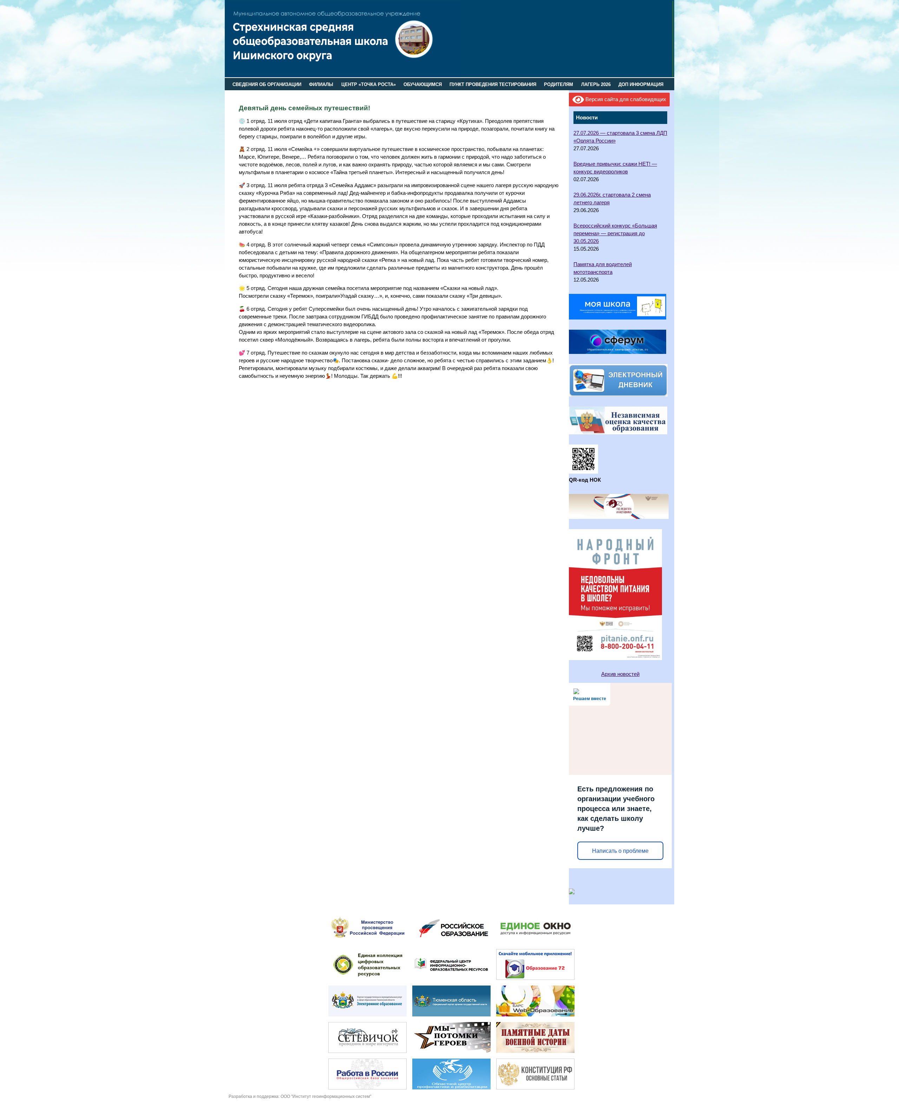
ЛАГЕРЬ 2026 (596, 84)
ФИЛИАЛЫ (321, 84)
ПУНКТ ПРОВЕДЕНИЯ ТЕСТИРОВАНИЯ (493, 84)
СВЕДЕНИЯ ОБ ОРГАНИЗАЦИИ (266, 84)
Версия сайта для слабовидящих (625, 99)
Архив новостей (620, 674)
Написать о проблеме (620, 851)
